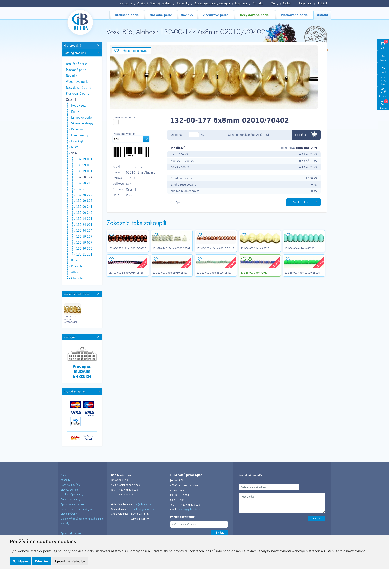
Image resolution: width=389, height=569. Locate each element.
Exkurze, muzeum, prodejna (76, 509)
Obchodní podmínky (72, 494)
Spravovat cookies (71, 533)
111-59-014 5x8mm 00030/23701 (171, 248)
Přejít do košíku (302, 202)
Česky (274, 3)
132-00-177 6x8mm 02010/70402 (70, 319)
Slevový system (69, 489)
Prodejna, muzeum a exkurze (82, 371)
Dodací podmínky (70, 499)
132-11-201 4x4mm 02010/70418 (215, 248)
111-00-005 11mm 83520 (255, 248)
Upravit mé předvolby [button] (70, 561)
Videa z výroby (69, 514)
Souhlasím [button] (20, 561)
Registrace (305, 3)
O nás (64, 475)
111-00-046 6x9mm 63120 (299, 248)
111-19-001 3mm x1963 (254, 272)
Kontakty (65, 480)
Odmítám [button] (41, 561)
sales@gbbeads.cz (144, 509)
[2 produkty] (116, 122)
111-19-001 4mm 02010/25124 (302, 272)
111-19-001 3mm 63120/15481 (214, 272)
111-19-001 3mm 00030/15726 (125, 272)
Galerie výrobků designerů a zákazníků (82, 518)
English (287, 3)
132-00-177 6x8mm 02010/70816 (127, 248)
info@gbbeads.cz (143, 504)
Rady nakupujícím (71, 485)
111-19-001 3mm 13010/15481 (170, 272)
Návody (65, 523)
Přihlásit (322, 3)
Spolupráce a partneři (73, 504)
